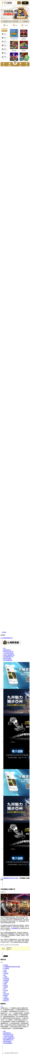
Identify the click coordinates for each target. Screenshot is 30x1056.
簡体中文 (10, 638)
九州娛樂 (5, 982)
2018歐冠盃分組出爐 (8, 653)
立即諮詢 (4, 632)
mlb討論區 (5, 973)
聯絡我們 (6, 638)
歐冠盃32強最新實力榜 (9, 655)
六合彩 (5, 970)
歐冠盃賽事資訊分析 (8, 656)
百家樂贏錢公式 (15, 928)
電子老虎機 (6, 993)
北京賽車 (5, 987)
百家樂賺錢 (6, 999)
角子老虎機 (6, 978)
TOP (2, 1006)
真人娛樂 (5, 990)
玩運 (4, 988)
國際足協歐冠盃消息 (8, 651)
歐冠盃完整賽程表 (7, 660)
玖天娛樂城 (6, 968)
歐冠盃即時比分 (7, 650)
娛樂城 (5, 971)
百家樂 (5, 983)
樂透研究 (5, 995)
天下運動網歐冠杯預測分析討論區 (9, 878)
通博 (4, 975)
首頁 (4, 648)
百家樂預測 (6, 980)
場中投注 (5, 985)
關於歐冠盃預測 (7, 658)
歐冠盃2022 (6, 1000)
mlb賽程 (5, 977)
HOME (2, 638)
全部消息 (5, 965)
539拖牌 (5, 997)
